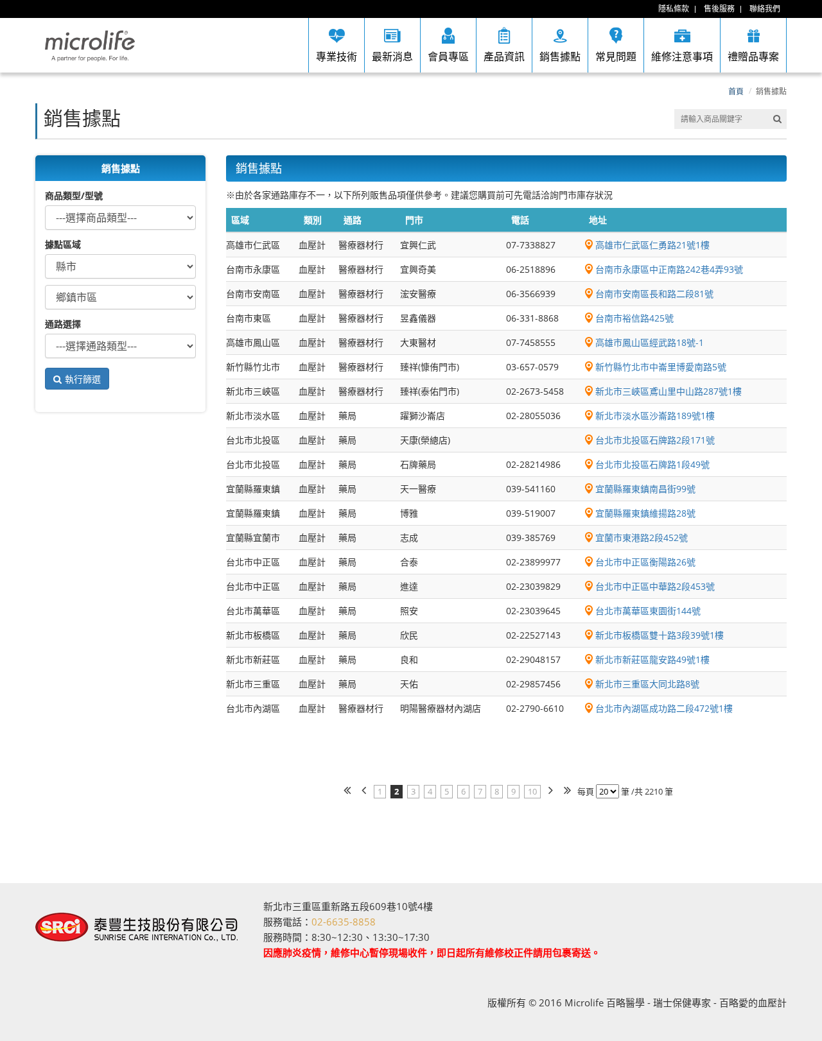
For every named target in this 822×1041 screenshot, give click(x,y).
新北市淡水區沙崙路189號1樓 (655, 415)
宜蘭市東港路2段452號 (641, 537)
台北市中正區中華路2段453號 (655, 586)
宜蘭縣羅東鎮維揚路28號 (645, 513)
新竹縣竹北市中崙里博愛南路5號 (660, 367)
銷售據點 (771, 91)
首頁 (736, 91)
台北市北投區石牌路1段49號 (652, 464)
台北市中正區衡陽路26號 (645, 562)
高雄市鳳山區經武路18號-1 (649, 342)
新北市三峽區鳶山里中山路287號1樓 (668, 391)
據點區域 (63, 244)
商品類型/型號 (74, 195)
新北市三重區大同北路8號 (647, 684)
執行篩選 (83, 379)
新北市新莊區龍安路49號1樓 (652, 659)
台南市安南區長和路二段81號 (654, 294)
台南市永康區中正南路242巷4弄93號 (669, 269)
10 (532, 791)
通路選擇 (63, 324)
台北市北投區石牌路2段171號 (655, 440)
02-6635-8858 (343, 921)
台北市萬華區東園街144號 (648, 611)
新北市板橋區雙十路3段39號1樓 (659, 635)
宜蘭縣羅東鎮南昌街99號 (645, 489)
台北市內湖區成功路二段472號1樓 (664, 708)
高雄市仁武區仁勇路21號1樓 (652, 245)
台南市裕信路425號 (634, 318)
